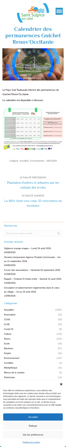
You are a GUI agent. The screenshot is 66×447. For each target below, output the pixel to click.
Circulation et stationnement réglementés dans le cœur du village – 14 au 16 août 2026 (32, 289)
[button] (61, 384)
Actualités (24, 161)
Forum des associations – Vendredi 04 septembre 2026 (32, 270)
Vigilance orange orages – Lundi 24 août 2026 (27, 248)
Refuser (33, 425)
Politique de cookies (31, 442)
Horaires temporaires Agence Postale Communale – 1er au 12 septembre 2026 (32, 259)
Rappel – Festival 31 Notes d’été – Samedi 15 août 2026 (32, 279)
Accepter (33, 417)
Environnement (37, 161)
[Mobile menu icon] (59, 11)
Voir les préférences (33, 434)
